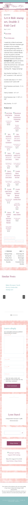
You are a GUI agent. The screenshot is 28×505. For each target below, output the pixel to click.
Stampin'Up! (20, 241)
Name (7, 359)
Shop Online (18, 461)
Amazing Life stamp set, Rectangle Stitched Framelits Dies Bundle (20, 257)
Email (7, 367)
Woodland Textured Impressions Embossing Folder (17, 127)
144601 (17, 207)
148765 (8, 123)
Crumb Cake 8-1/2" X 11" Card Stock (17, 164)
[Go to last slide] (4, 297)
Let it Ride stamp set (10, 241)
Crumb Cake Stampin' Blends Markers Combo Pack (17, 205)
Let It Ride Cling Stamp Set (8, 122)
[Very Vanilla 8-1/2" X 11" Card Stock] (17, 137)
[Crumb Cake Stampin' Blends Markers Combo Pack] (17, 194)
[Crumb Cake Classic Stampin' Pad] (8, 192)
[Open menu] (14, 1)
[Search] (22, 432)
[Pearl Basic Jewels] (17, 213)
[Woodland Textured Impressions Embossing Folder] (17, 117)
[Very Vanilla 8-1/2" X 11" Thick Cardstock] (8, 138)
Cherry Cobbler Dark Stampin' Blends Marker (8, 227)
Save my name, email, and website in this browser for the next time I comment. (14, 379)
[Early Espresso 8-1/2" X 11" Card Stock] (8, 156)
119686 (8, 166)
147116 (8, 201)
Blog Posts (7, 14)
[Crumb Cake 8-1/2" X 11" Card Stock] (17, 156)
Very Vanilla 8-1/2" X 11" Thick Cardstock (8, 147)
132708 (17, 183)
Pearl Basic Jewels (17, 218)
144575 (8, 229)
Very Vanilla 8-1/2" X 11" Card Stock (17, 145)
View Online (9, 461)
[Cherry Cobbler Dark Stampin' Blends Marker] (8, 217)
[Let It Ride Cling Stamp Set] (8, 115)
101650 (17, 146)
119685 (8, 184)
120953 (17, 165)
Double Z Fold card (9, 238)
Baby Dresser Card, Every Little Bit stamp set (13, 287)
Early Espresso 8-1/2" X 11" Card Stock (9, 164)
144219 (17, 219)
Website (7, 374)
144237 (8, 148)
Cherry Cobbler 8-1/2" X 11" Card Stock (8, 182)
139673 (17, 129)
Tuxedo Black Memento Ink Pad (17, 182)
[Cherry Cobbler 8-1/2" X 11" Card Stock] (8, 174)
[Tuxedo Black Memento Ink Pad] (17, 174)
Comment (7, 335)
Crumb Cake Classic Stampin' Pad (8, 200)
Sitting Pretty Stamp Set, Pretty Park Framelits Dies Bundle (8, 256)
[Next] (24, 297)
